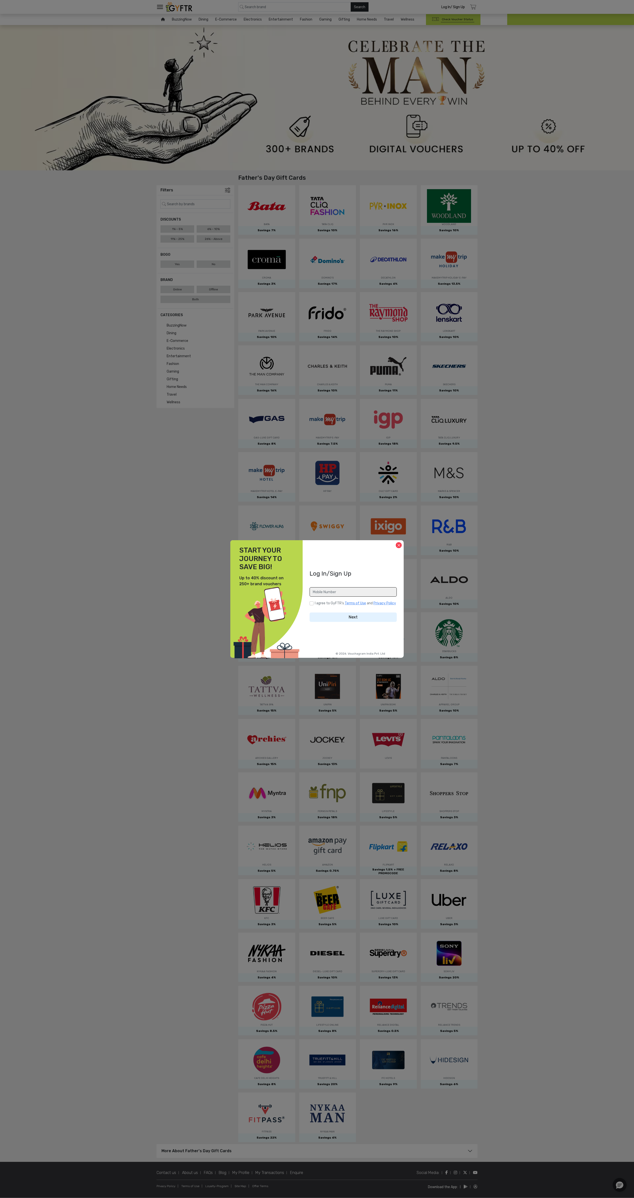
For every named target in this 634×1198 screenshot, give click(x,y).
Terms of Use (355, 603)
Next (353, 617)
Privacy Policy (384, 603)
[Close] (399, 545)
